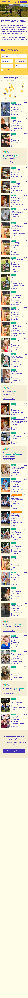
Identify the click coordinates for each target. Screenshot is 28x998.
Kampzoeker (23, 2)
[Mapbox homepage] (4, 99)
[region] (14, 91)
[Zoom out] (25, 86)
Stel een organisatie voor (15, 751)
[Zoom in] (25, 84)
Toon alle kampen (10, 162)
